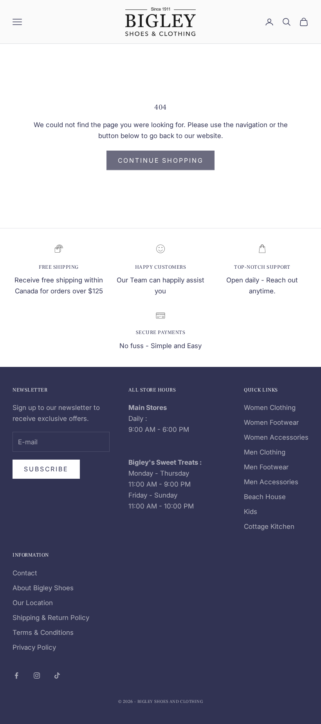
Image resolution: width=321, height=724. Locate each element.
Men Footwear (266, 467)
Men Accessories (271, 482)
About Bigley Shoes (43, 588)
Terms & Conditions (43, 632)
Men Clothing (264, 452)
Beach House (265, 497)
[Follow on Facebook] (16, 675)
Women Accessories (276, 437)
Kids (250, 512)
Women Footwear (271, 422)
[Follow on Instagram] (37, 675)
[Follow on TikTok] (57, 675)
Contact (25, 573)
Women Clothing (270, 407)
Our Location (33, 603)
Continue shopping (161, 160)
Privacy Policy (34, 647)
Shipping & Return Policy (51, 618)
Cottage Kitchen (269, 526)
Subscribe (46, 469)
